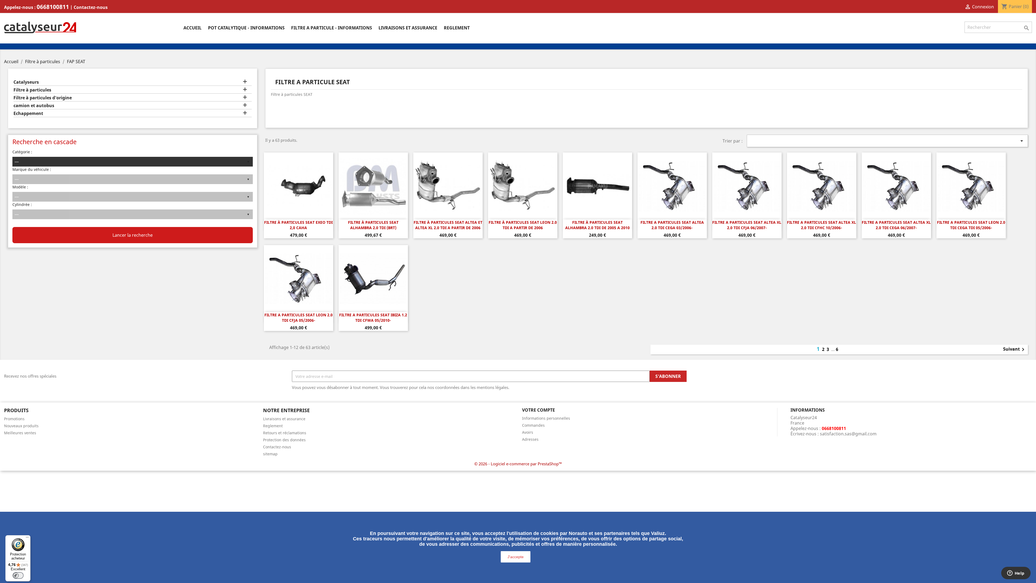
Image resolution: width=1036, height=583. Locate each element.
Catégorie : (22, 151)
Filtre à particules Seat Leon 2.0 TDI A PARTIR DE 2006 (523, 225)
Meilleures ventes (20, 432)
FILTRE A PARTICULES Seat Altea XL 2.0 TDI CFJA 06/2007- (746, 225)
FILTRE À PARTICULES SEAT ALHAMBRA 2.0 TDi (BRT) (373, 225)
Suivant (1014, 349)
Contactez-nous (91, 7)
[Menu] (27, 538)
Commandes (533, 425)
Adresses (530, 439)
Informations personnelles (546, 418)
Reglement (457, 28)
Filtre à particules (32, 90)
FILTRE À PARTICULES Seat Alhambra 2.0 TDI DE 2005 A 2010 (597, 225)
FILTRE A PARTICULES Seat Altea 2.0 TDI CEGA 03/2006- (672, 225)
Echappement (28, 113)
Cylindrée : (22, 204)
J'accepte (515, 557)
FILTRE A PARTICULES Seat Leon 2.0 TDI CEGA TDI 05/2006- (971, 225)
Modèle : (20, 186)
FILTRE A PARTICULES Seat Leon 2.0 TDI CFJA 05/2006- (298, 317)
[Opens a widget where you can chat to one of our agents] (1016, 573)
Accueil (192, 28)
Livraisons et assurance (408, 28)
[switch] (18, 575)
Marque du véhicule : (31, 169)
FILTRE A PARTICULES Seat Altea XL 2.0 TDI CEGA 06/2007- (896, 225)
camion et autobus (33, 106)
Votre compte (538, 410)
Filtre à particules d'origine (42, 98)
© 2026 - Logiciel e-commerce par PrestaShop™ (518, 463)
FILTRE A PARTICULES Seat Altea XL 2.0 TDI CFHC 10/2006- (821, 225)
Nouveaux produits (21, 425)
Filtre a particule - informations (331, 28)
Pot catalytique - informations (246, 28)
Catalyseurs (26, 82)
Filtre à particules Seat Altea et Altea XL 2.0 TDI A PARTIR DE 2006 (448, 225)
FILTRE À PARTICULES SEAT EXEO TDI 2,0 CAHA (298, 225)
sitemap (270, 453)
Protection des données (284, 439)
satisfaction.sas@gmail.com (848, 434)
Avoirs (527, 432)
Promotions (14, 418)
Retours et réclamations (284, 432)
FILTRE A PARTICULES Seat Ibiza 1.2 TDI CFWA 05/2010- (373, 317)
